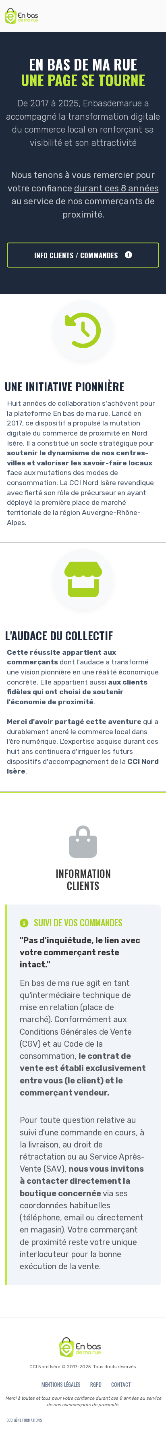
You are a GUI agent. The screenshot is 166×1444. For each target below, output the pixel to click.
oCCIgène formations (24, 1420)
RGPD (96, 1384)
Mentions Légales (61, 1384)
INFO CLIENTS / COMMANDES (76, 255)
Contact (121, 1384)
